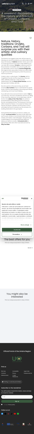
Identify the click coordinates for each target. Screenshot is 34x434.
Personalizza (16, 234)
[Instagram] (8, 414)
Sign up (17, 401)
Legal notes (26, 371)
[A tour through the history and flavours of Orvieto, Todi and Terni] (20, 321)
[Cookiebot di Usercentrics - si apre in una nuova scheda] (21, 199)
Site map (3, 371)
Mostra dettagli (25, 225)
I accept (9, 404)
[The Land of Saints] (20, 270)
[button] (31, 3)
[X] (5, 414)
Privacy (14, 373)
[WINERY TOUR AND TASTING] (7, 270)
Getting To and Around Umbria (12, 382)
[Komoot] (18, 414)
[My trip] (25, 3)
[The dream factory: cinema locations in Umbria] (7, 321)
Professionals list (28, 373)
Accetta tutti (17, 229)
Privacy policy (11, 404)
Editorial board (4, 375)
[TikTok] (12, 414)
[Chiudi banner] (31, 198)
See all (30, 248)
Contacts (3, 373)
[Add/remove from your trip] (11, 253)
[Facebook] (2, 414)
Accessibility (15, 371)
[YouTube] (15, 414)
